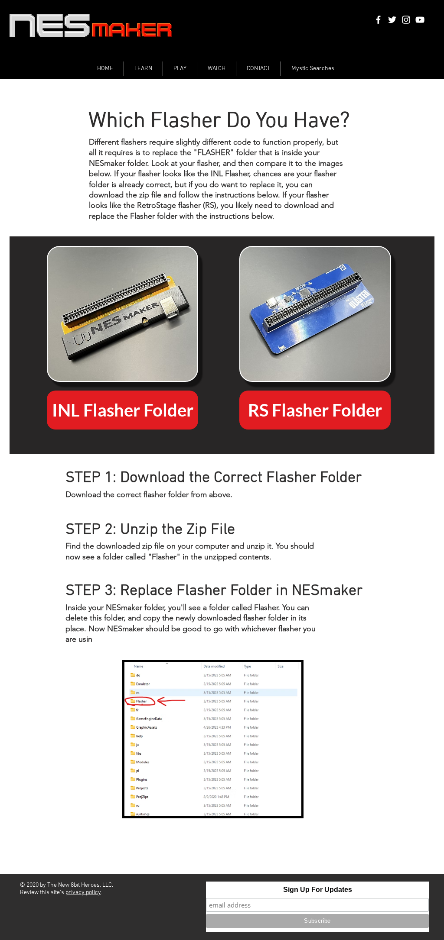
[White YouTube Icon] (420, 19)
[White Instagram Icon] (406, 19)
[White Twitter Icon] (392, 19)
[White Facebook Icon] (378, 19)
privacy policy (83, 892)
